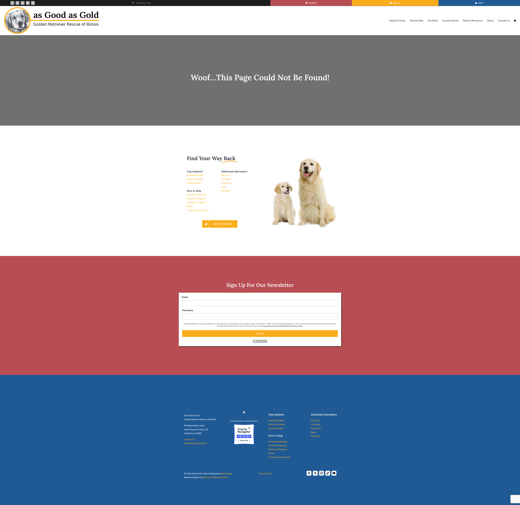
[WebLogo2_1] (51, 8)
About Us (225, 175)
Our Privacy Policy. (296, 326)
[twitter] (17, 3)
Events (190, 206)
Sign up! (260, 333)
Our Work (226, 179)
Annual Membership (196, 194)
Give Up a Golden (195, 179)
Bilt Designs (226, 473)
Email (185, 297)
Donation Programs (196, 198)
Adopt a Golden (194, 183)
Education (226, 190)
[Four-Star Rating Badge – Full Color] (244, 425)
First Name (187, 310)
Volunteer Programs (196, 202)
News (223, 186)
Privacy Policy (265, 473)
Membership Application (195, 443)
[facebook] (12, 3)
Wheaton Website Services (215, 477)
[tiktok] (327, 473)
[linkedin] (33, 3)
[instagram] (23, 3)
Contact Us (226, 183)
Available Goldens (195, 175)
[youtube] (28, 3)
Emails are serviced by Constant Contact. (276, 326)
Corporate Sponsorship (198, 210)
